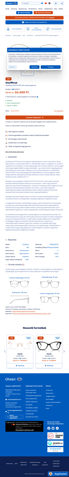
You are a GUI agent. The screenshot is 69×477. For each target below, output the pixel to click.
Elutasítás (34, 67)
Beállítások (12, 67)
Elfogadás (51, 67)
